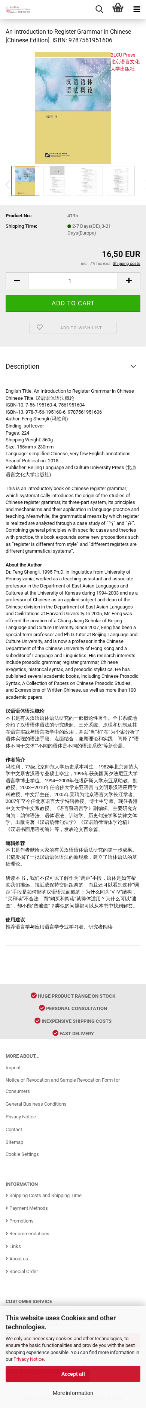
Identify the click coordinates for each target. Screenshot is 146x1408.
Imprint (13, 1067)
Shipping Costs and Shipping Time (45, 1195)
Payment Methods (28, 1208)
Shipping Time (21, 226)
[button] (17, 280)
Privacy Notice (28, 1359)
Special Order (23, 1271)
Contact (14, 1129)
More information (73, 1393)
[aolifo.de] (15, 9)
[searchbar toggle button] (99, 9)
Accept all (73, 1374)
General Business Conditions (36, 1104)
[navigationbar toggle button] (136, 9)
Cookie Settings (22, 1154)
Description (22, 366)
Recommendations (28, 1233)
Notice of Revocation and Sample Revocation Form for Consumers (63, 1085)
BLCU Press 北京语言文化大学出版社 (125, 62)
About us (18, 1259)
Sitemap (14, 1142)
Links (14, 1246)
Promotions (21, 1221)
